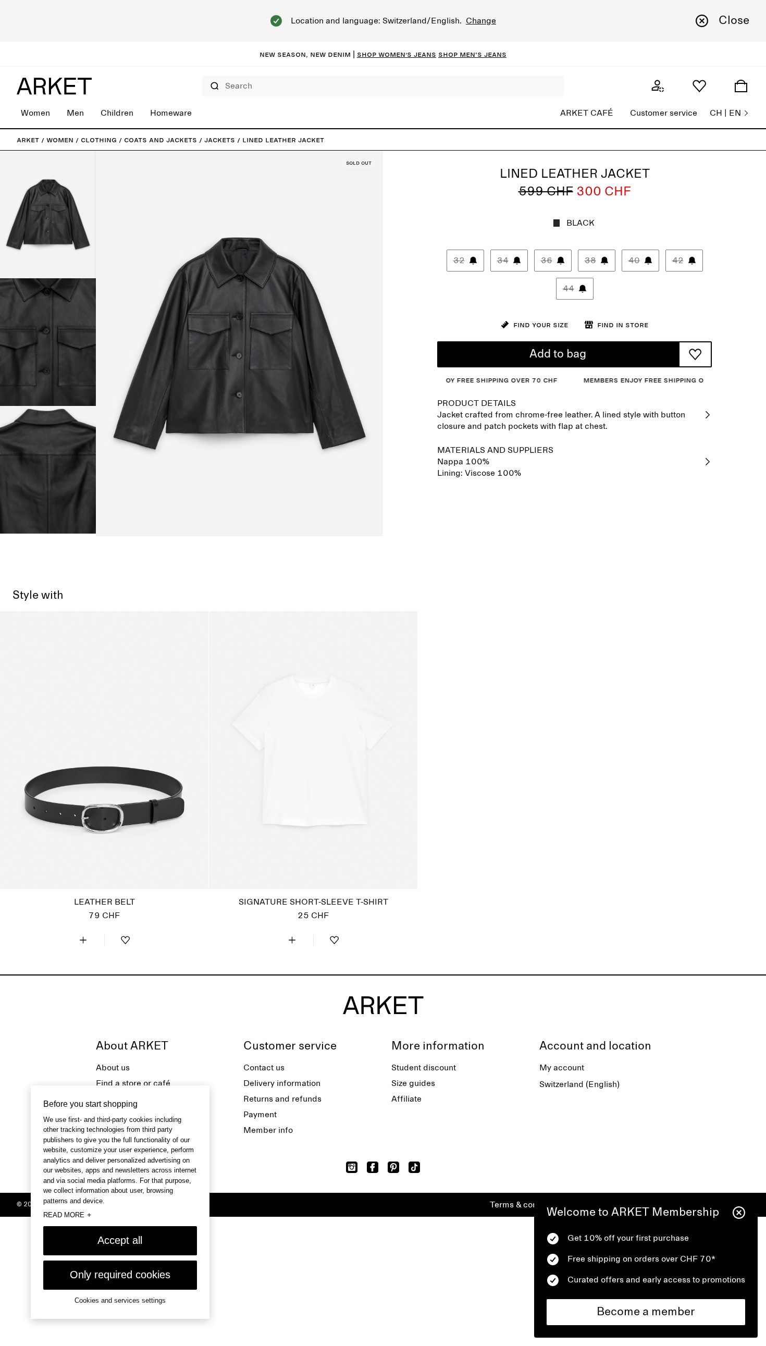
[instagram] (351, 1167)
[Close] (739, 1212)
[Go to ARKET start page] (54, 86)
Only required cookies (120, 1274)
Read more (67, 1215)
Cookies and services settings (120, 1300)
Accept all (119, 1240)
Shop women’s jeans (396, 54)
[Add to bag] (83, 940)
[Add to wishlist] (695, 354)
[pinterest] (393, 1167)
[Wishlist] (699, 86)
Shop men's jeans (472, 54)
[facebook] (372, 1167)
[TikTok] (414, 1167)
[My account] (657, 86)
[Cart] (741, 86)
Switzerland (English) (579, 1084)
